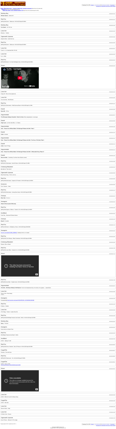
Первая (92, 424)
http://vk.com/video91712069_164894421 (9, 232)
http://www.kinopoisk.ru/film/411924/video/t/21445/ (11, 364)
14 (102, 424)
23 (107, 424)
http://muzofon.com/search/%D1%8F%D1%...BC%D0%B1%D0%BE (20, 300)
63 (108, 424)
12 (99, 424)
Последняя (112, 424)
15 (103, 424)
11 (98, 424)
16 (104, 424)
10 (97, 424)
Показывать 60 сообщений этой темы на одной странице (105, 6)
